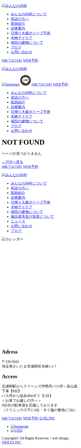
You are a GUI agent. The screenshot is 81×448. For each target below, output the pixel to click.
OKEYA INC (11, 442)
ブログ (16, 47)
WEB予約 (30, 60)
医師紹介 (18, 24)
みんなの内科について (29, 14)
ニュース (18, 221)
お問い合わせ (21, 52)
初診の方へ (20, 19)
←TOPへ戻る (12, 162)
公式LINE (47, 418)
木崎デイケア (21, 38)
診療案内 (18, 28)
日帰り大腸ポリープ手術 (30, 33)
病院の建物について (27, 43)
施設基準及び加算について (32, 216)
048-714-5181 (12, 60)
